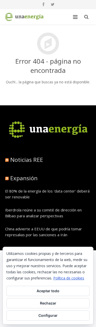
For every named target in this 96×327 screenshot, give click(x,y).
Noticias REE (26, 159)
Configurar (48, 315)
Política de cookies (68, 278)
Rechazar (48, 303)
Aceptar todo (48, 291)
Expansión (24, 178)
